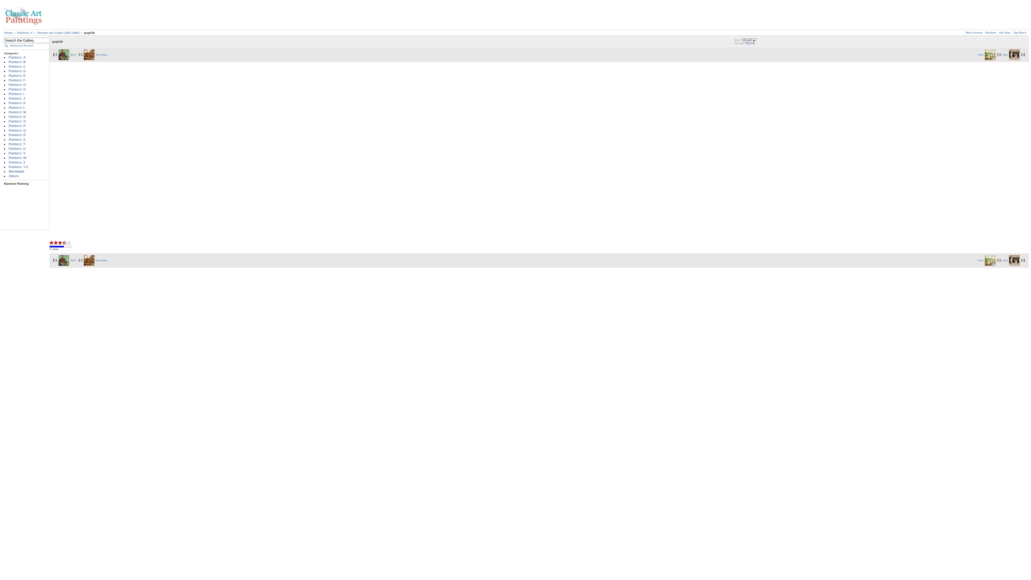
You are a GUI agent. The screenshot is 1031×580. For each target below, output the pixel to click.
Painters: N (17, 117)
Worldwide (16, 171)
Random (990, 32)
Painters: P (17, 126)
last (1005, 54)
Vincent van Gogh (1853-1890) (58, 32)
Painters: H (17, 89)
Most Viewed (974, 32)
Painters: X (17, 162)
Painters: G (17, 85)
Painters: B (17, 62)
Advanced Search (21, 45)
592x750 (750, 43)
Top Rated (1019, 32)
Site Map (1004, 32)
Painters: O (17, 121)
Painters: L (17, 108)
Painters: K (17, 103)
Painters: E (17, 76)
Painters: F (17, 80)
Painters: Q (17, 130)
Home (8, 32)
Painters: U (17, 149)
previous (101, 54)
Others (14, 176)
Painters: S (17, 140)
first (73, 54)
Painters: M (17, 112)
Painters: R (17, 135)
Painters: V (24, 32)
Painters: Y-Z (18, 167)
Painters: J (17, 98)
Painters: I (16, 94)
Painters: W (17, 158)
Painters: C (17, 66)
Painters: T (17, 144)
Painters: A (17, 57)
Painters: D (17, 71)
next (980, 54)
